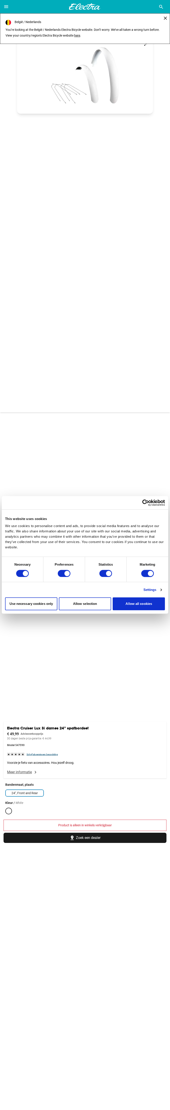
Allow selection (85, 604)
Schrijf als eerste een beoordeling (42, 754)
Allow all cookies (139, 604)
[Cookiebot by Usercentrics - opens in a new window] (145, 502)
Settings (149, 590)
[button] (85, 75)
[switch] (64, 573)
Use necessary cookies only (31, 604)
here (77, 35)
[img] (16, 754)
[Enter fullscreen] (145, 44)
